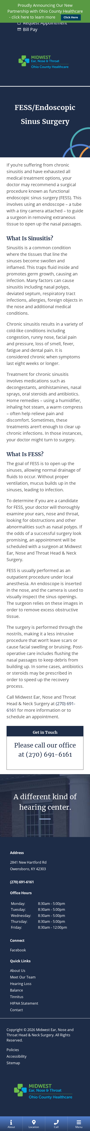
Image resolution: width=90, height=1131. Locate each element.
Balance (16, 990)
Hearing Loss (20, 983)
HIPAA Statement (24, 1003)
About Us (17, 970)
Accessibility (16, 1056)
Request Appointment (45, 23)
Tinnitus (16, 996)
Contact (16, 1009)
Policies (13, 1049)
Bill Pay (30, 29)
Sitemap (13, 1063)
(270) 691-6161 (49, 754)
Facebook (18, 950)
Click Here (71, 17)
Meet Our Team (23, 977)
